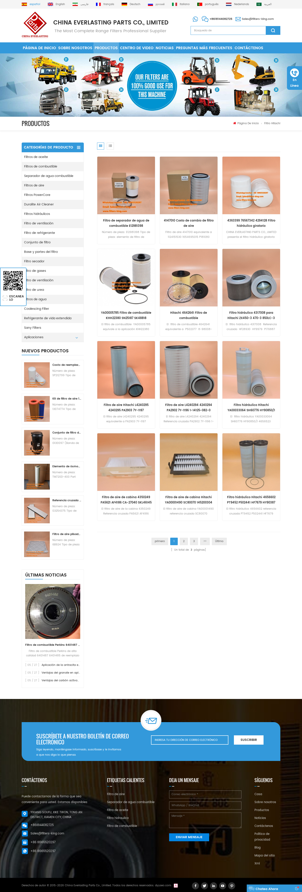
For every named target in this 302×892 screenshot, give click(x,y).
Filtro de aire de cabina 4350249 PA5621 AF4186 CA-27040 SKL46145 (126, 500)
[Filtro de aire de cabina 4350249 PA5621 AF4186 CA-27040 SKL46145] (126, 462)
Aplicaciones (33, 337)
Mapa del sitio (264, 855)
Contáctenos (249, 48)
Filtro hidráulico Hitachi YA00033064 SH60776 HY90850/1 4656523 (251, 408)
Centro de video (136, 48)
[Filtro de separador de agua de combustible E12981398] (126, 185)
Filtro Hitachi (272, 123)
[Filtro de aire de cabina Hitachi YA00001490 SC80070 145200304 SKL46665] (189, 462)
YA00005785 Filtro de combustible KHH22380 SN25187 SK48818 (126, 316)
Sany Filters (32, 327)
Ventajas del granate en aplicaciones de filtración (75, 673)
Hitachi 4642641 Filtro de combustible (188, 316)
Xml (257, 863)
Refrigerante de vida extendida (47, 318)
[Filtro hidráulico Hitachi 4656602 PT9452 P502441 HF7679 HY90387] (251, 462)
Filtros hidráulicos (37, 213)
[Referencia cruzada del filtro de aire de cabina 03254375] (37, 510)
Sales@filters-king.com (258, 19)
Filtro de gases (35, 270)
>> (204, 541)
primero (160, 541)
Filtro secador (34, 261)
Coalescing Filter (36, 308)
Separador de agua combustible (48, 175)
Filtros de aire (34, 185)
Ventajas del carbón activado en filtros (67, 680)
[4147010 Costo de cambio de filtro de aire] (189, 185)
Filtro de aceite (117, 810)
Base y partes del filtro (41, 251)
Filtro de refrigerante (39, 232)
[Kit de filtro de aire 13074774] (37, 409)
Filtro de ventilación (39, 223)
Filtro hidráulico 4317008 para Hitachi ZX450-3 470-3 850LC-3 (251, 316)
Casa (258, 794)
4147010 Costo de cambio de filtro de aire (189, 223)
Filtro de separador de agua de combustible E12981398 (126, 223)
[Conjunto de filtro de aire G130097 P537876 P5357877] (37, 443)
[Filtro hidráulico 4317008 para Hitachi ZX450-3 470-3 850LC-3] (251, 278)
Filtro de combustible (122, 826)
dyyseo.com (163, 885)
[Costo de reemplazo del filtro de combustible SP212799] (37, 375)
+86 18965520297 (43, 842)
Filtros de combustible (40, 166)
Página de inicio (39, 48)
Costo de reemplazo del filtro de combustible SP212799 (66, 365)
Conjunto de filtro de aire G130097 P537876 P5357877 (66, 433)
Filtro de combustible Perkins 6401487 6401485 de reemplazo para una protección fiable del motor (52, 645)
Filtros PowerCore (37, 194)
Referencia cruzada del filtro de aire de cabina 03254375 (66, 500)
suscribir (249, 739)
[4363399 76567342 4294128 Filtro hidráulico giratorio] (251, 185)
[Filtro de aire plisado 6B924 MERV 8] (37, 544)
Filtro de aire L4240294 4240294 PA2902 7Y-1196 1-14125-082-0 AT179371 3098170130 (188, 408)
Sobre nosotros (75, 48)
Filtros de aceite (36, 157)
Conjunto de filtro (37, 242)
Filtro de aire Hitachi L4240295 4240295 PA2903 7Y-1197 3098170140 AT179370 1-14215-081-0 (126, 408)
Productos (106, 48)
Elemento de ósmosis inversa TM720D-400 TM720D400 (66, 466)
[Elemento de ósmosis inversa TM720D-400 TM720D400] (37, 476)
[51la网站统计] (176, 885)
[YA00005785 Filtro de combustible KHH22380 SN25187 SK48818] (126, 278)
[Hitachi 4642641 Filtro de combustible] (189, 278)
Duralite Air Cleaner (39, 204)
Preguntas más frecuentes (204, 48)
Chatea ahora (267, 889)
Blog (257, 847)
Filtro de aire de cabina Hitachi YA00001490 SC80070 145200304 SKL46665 (188, 500)
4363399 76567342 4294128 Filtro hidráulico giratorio (251, 223)
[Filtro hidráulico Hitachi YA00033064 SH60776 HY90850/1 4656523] (251, 370)
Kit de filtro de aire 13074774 (66, 399)
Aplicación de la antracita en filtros (65, 665)
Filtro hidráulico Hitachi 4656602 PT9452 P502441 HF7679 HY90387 (251, 500)
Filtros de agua (35, 299)
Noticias (165, 48)
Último (219, 541)
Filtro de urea (34, 289)
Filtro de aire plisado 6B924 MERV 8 (66, 534)
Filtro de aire (116, 794)
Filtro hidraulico (118, 818)
